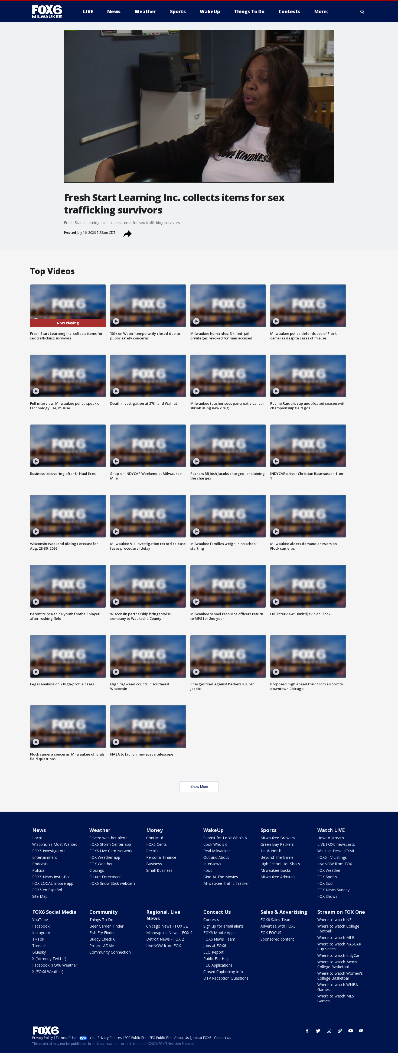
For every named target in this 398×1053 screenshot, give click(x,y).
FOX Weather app (104, 857)
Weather (99, 830)
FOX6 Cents (156, 844)
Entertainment (44, 857)
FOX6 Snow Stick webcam (112, 883)
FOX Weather (101, 863)
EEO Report (213, 952)
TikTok (38, 939)
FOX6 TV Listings (332, 857)
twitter (318, 1030)
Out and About (216, 857)
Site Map (40, 896)
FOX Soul (325, 883)
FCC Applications (218, 965)
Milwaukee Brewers (277, 837)
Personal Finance (161, 857)
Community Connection (110, 952)
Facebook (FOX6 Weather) (55, 965)
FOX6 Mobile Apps (219, 932)
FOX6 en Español (47, 889)
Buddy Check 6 (102, 939)
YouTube (40, 919)
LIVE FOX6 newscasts (336, 844)
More (320, 11)
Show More (199, 787)
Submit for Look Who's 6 (225, 837)
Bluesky (39, 952)
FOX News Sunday (333, 889)
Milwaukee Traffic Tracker (226, 883)
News (39, 830)
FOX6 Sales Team (276, 919)
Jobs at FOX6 (214, 945)
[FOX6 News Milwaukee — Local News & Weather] (50, 11)
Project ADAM (102, 945)
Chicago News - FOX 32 (167, 926)
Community (103, 912)
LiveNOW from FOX (334, 863)
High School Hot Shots (280, 863)
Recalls (152, 850)
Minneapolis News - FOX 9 (169, 932)
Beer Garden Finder (106, 926)
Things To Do (101, 919)
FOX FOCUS (270, 932)
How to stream (330, 837)
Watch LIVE (331, 830)
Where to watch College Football (338, 929)
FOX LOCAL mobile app (52, 883)
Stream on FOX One (341, 912)
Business (154, 863)
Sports (268, 830)
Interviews (212, 863)
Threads (39, 945)
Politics (38, 870)
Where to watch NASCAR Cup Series (339, 946)
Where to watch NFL (335, 919)
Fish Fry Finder (102, 932)
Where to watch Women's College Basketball (340, 976)
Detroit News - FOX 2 (165, 939)
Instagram (41, 932)
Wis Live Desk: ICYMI (335, 850)
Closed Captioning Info (223, 971)
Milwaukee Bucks (275, 870)
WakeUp (213, 830)
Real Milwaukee (217, 850)
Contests (211, 919)
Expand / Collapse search (362, 12)
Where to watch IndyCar (338, 955)
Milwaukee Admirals (277, 876)
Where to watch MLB (336, 937)
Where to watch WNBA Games (337, 987)
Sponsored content (277, 939)
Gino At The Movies (220, 876)
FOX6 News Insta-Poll (51, 876)
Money (154, 830)
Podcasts (40, 863)
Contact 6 (154, 837)
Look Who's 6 (215, 844)
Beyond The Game (276, 857)
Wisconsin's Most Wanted (54, 844)
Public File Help (216, 958)
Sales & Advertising (283, 912)
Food (208, 870)
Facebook (41, 926)
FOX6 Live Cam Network (110, 850)
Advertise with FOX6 (278, 926)
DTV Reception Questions (226, 978)
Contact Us (217, 912)
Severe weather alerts (108, 837)
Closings (96, 870)
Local (37, 837)
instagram (329, 1030)
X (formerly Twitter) (49, 958)
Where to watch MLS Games (335, 998)
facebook (307, 1030)
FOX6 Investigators (49, 850)
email (361, 1030)
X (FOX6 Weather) (47, 971)
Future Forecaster (105, 876)
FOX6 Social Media (54, 912)
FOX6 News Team (219, 939)
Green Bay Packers (277, 844)
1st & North (270, 850)
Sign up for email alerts (223, 926)
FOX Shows (327, 896)
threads (339, 1030)
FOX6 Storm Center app (110, 844)
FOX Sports (327, 876)
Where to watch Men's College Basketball (337, 964)
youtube (350, 1030)
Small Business (159, 870)
